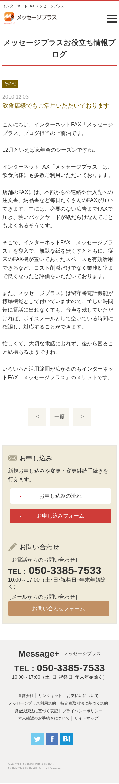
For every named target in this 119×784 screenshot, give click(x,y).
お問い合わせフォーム (58, 608)
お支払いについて (83, 695)
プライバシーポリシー (82, 711)
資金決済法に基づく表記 (36, 711)
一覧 (59, 416)
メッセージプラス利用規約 (32, 703)
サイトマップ (86, 718)
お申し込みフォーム (60, 516)
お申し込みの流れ (60, 496)
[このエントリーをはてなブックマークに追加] (66, 743)
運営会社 (26, 695)
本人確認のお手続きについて (44, 718)
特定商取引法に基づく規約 (84, 703)
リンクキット (50, 695)
